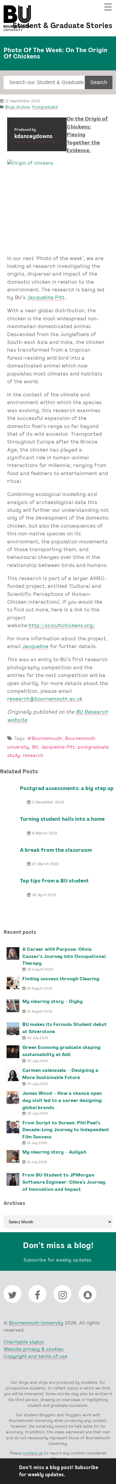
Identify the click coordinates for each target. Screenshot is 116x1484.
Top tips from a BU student (54, 880)
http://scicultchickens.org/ (62, 625)
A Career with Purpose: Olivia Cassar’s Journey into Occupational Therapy (64, 956)
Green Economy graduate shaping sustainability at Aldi (61, 1051)
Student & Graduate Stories (62, 25)
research (33, 755)
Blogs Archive (17, 106)
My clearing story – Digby (52, 1001)
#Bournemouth (44, 738)
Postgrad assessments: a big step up (67, 788)
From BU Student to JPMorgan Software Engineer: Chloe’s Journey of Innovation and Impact (63, 1182)
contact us (33, 1453)
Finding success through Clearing (60, 979)
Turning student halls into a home (62, 818)
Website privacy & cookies (33, 1349)
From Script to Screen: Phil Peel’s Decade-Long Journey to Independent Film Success (65, 1130)
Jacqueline (35, 646)
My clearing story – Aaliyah (54, 1152)
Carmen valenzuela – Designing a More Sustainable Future (60, 1073)
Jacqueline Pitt (46, 297)
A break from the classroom (56, 849)
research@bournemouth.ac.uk (44, 698)
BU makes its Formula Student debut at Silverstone (64, 1028)
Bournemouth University (17, 18)
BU (35, 747)
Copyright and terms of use (35, 1356)
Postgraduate (45, 106)
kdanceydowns (33, 136)
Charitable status (24, 1342)
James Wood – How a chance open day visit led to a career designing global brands (62, 1100)
